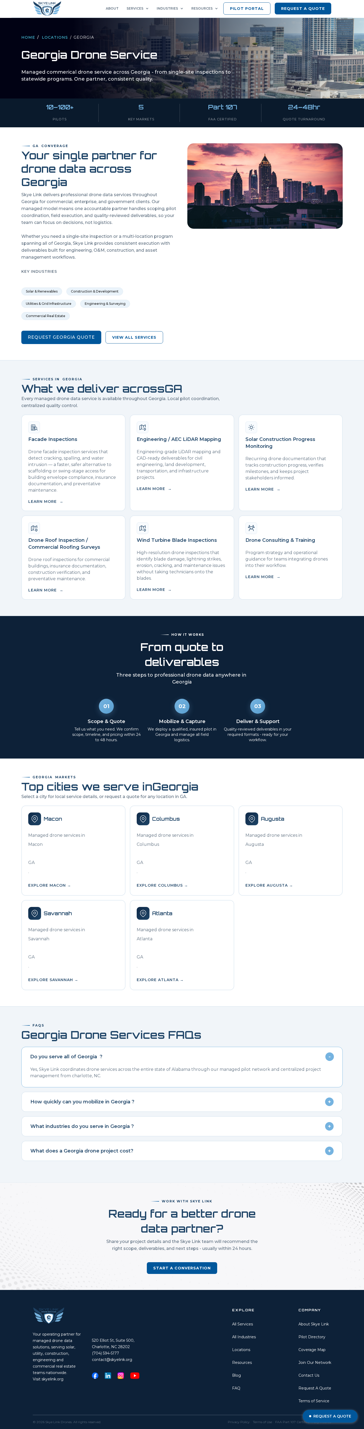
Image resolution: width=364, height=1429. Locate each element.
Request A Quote (314, 1388)
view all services (134, 337)
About (112, 8)
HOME (28, 37)
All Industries (244, 1337)
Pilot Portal (247, 8)
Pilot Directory (311, 1337)
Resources (242, 1362)
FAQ (236, 1388)
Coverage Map (312, 1349)
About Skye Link (313, 1324)
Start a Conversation (182, 1268)
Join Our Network (314, 1362)
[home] (49, 8)
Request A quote (303, 8)
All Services (242, 1324)
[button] (139, 8)
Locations (55, 37)
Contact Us (308, 1375)
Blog (236, 1375)
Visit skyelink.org (48, 1379)
